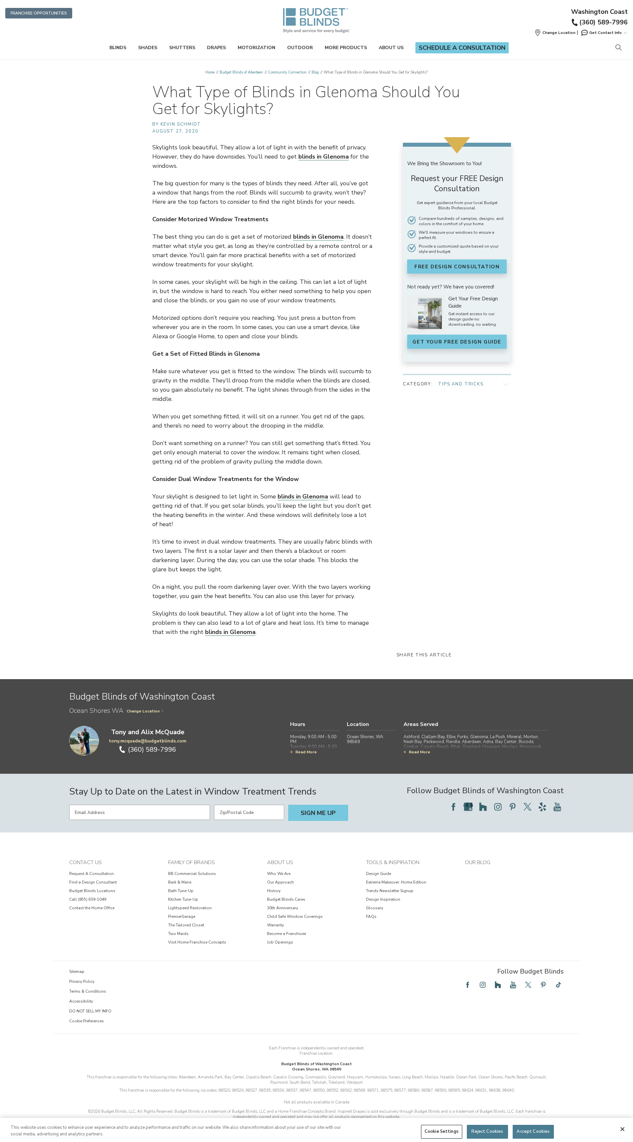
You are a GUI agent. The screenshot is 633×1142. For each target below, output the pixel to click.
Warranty (275, 925)
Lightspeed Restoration (190, 908)
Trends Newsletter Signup (389, 890)
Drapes (216, 48)
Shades (147, 48)
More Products (346, 48)
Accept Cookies (533, 1131)
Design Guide (378, 873)
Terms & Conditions (87, 991)
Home (210, 72)
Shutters (182, 48)
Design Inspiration (383, 899)
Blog (315, 72)
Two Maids (178, 933)
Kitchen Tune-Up (183, 899)
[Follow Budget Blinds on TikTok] (558, 985)
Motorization (256, 48)
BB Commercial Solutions (192, 873)
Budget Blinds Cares (286, 899)
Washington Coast (599, 12)
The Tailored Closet (186, 925)
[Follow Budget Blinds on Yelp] (542, 806)
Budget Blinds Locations (92, 890)
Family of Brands (191, 862)
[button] (554, 32)
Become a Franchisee (286, 933)
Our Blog (477, 862)
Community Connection (287, 72)
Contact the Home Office (91, 908)
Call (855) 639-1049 (87, 899)
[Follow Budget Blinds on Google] (468, 806)
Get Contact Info (605, 32)
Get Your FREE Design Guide (456, 342)
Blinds (117, 48)
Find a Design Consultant (93, 882)
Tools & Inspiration (392, 862)
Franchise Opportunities (39, 13)
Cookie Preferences (86, 1021)
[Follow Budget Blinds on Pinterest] (512, 806)
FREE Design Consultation (456, 266)
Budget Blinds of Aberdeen (241, 72)
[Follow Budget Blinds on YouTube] (557, 806)
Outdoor (300, 48)
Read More (306, 752)
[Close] (622, 1129)
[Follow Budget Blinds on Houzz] (483, 806)
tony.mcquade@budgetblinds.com (147, 741)
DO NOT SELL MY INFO (90, 1011)
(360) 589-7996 (603, 22)
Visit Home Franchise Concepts (197, 942)
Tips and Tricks (461, 384)
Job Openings (280, 942)
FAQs (371, 916)
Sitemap (76, 971)
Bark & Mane (179, 882)
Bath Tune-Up (181, 890)
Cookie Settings (442, 1131)
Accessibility (81, 1001)
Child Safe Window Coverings (295, 916)
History (274, 890)
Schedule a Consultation (462, 48)
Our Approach (280, 882)
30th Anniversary (282, 908)
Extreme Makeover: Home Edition (396, 882)
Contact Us (85, 862)
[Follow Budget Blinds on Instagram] (497, 806)
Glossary (374, 908)
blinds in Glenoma (323, 157)
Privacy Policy (81, 981)
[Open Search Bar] (618, 48)
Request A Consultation (91, 873)
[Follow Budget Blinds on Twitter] (527, 806)
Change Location (143, 711)
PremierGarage (181, 916)
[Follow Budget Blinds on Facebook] (453, 806)
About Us (391, 48)
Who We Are (278, 873)
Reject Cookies (487, 1131)
